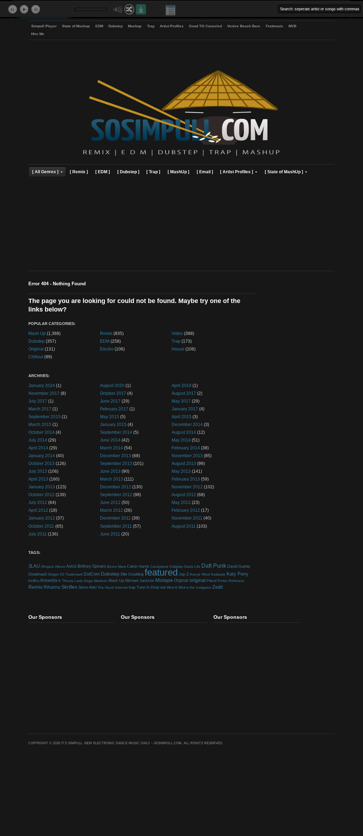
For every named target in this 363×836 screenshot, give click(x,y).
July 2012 (37, 502)
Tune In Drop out (151, 587)
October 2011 (41, 526)
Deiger (53, 574)
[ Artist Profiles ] (236, 171)
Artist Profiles (172, 26)
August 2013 (184, 463)
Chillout (35, 356)
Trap (151, 26)
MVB (292, 26)
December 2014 (187, 424)
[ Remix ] (79, 171)
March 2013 (111, 479)
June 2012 (110, 502)
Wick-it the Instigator (194, 587)
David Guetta (238, 566)
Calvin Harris (138, 566)
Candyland (159, 566)
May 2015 (109, 416)
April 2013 (38, 479)
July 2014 (37, 440)
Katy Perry (237, 574)
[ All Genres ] (45, 171)
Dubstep (115, 26)
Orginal (181, 580)
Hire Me (37, 34)
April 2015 (181, 416)
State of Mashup (76, 26)
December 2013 (115, 455)
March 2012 (111, 510)
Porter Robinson (231, 581)
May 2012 (181, 502)
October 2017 (113, 393)
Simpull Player (44, 26)
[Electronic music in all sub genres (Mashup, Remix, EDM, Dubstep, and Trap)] (181, 157)
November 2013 (187, 455)
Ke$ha (33, 581)
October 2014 (41, 432)
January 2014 (41, 455)
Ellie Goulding (132, 574)
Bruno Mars (116, 566)
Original (36, 349)
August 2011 (184, 526)
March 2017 (39, 408)
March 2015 (39, 424)
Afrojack (47, 566)
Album (60, 566)
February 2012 (186, 510)
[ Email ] (205, 171)
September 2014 (116, 432)
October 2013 (41, 463)
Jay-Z (184, 574)
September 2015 (44, 416)
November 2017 (44, 393)
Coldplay (176, 566)
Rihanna (52, 587)
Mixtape (164, 580)
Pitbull (212, 581)
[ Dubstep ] (128, 171)
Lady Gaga (83, 581)
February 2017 (114, 408)
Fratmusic (274, 26)
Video (177, 333)
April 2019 (181, 385)
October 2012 (41, 494)
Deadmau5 (37, 574)
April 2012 (38, 510)
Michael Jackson (139, 580)
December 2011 (115, 518)
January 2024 (41, 385)
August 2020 (112, 385)
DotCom (92, 574)
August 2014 (184, 432)
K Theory (65, 581)
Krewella (48, 580)
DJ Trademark (71, 574)
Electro (106, 349)
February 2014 (186, 447)
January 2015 (113, 424)
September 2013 (116, 463)
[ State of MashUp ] (284, 171)
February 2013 (186, 479)
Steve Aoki (87, 587)
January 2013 (41, 486)
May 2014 (181, 440)
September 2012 (116, 494)
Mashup (134, 26)
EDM (99, 26)
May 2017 (181, 401)
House (178, 349)
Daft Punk (213, 566)
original (197, 580)
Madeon (100, 581)
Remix (106, 333)
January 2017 (185, 408)
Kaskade (218, 574)
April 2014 (38, 447)
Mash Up (37, 333)
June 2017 (110, 401)
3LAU (34, 566)
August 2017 (184, 393)
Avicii (71, 566)
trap (132, 587)
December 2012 (115, 486)
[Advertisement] (181, 224)
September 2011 (116, 526)
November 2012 (187, 486)
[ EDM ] (102, 171)
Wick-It (172, 587)
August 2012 (184, 494)
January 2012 (41, 518)
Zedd (217, 587)
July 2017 (37, 401)
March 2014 (111, 447)
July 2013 (37, 471)
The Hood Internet (112, 587)
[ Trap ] (153, 171)
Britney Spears (92, 566)
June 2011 (110, 534)
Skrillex (69, 587)
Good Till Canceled (205, 26)
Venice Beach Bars (243, 26)
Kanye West (200, 574)
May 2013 (181, 471)
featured (161, 572)
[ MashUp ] (178, 171)
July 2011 (37, 534)
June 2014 (110, 440)
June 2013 (110, 471)
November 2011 (187, 518)
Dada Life (192, 566)
